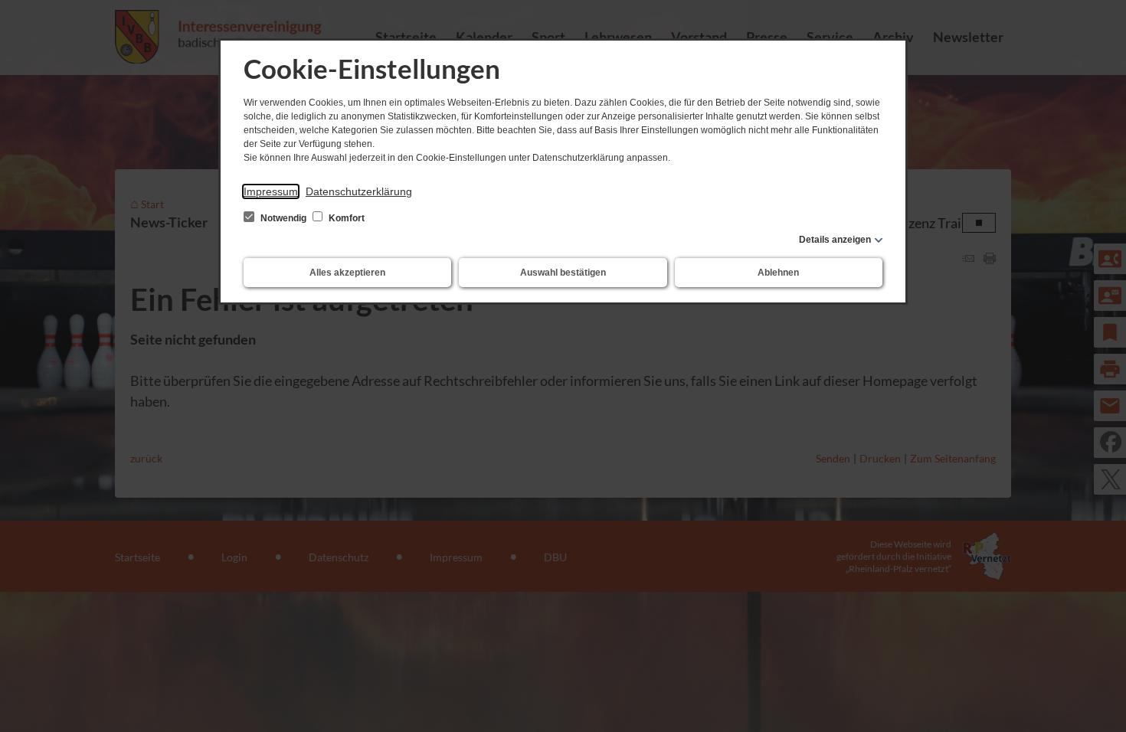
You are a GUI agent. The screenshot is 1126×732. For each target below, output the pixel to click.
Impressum (271, 191)
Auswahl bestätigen (563, 272)
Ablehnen (778, 272)
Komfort (345, 218)
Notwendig (283, 218)
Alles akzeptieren (347, 272)
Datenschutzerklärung (359, 191)
